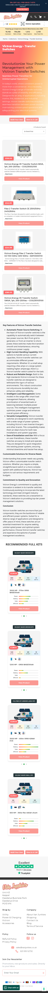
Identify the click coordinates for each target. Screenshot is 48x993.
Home (5, 39)
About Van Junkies (36, 915)
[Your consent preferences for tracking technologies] (44, 989)
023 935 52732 (26, 951)
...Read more (8, 174)
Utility (5, 915)
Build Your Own (16, 120)
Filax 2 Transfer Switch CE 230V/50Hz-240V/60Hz (22, 210)
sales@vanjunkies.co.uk (26, 947)
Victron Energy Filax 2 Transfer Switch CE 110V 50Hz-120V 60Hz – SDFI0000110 (23, 254)
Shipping (31, 917)
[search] (31, 16)
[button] (44, 16)
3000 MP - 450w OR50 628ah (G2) (22, 740)
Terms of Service (35, 926)
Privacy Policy (9, 942)
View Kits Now (22, 9)
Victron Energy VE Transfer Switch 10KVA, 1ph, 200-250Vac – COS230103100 (23, 299)
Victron (6, 920)
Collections (13, 39)
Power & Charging (11, 917)
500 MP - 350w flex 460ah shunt (23, 813)
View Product (24, 179)
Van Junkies (27, 986)
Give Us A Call (32, 120)
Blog (29, 923)
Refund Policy (9, 939)
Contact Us (32, 920)
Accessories (8, 923)
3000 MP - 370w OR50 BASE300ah (19, 592)
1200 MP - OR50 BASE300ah (22, 665)
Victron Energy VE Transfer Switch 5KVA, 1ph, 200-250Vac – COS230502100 (24, 165)
